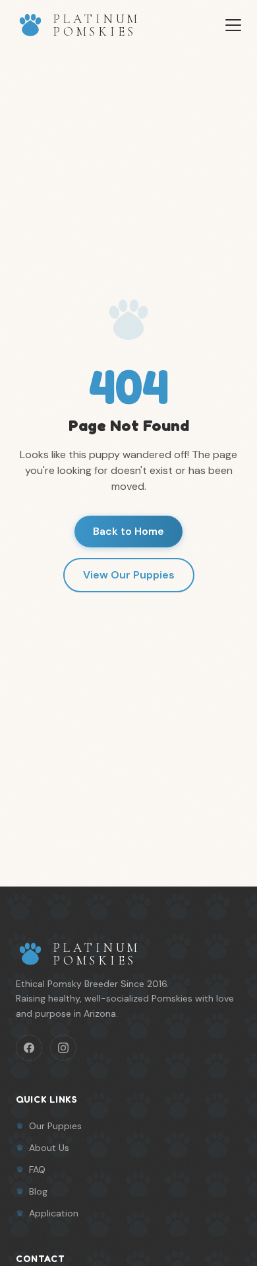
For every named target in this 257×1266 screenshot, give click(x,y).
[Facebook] (29, 1048)
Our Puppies (55, 1126)
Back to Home (128, 531)
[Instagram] (63, 1048)
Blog (38, 1191)
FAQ (37, 1169)
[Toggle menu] (233, 25)
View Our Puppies (129, 575)
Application (53, 1213)
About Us (49, 1148)
